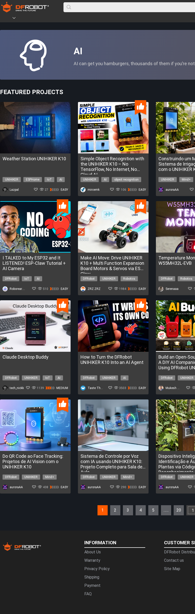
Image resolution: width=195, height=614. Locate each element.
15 (50, 507)
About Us (92, 552)
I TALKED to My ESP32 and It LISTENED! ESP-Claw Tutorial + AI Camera (34, 263)
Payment (92, 585)
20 (76, 507)
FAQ (88, 593)
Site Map (172, 568)
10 (25, 507)
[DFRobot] (25, 10)
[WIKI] (35, 18)
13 (40, 507)
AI (60, 179)
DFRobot (11, 278)
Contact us (174, 560)
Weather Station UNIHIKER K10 (34, 158)
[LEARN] (50, 18)
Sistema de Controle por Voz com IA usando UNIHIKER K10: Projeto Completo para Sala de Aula (111, 461)
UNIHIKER (11, 179)
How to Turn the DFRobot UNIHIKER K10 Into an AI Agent (111, 359)
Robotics (129, 278)
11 (30, 507)
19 (71, 507)
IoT (49, 179)
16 (55, 507)
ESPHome (32, 179)
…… (166, 510)
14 (45, 507)
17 (60, 507)
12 (35, 507)
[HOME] (7, 18)
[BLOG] (42, 18)
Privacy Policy (97, 568)
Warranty (92, 560)
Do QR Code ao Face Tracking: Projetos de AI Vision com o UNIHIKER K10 (33, 461)
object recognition (126, 179)
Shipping (91, 577)
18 (66, 507)
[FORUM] (27, 18)
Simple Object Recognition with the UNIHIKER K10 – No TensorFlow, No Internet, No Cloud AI (112, 164)
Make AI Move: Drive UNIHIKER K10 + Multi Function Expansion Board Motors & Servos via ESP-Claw (112, 263)
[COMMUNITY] (17, 18)
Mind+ (186, 179)
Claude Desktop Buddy (25, 357)
